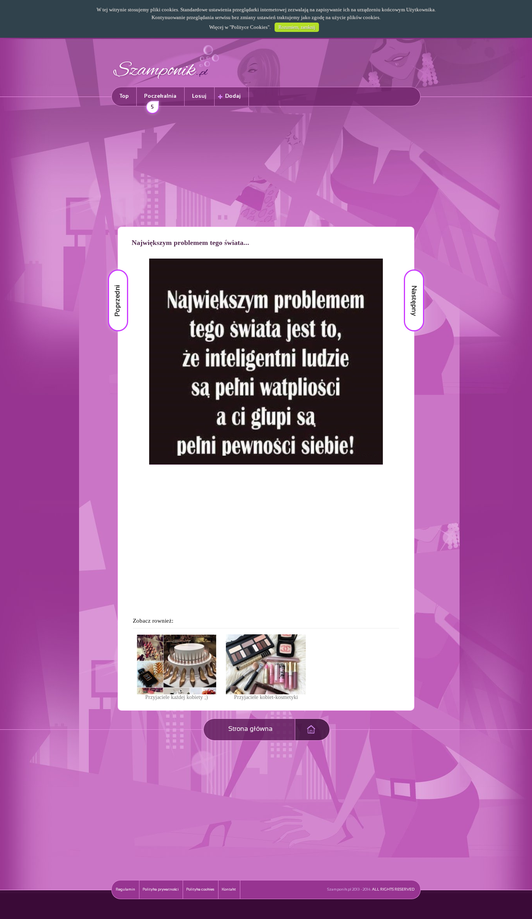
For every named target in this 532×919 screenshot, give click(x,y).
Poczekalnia (160, 100)
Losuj (199, 96)
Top (124, 96)
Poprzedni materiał (113, 269)
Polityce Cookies (249, 27)
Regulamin (125, 889)
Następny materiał (408, 269)
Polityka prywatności (161, 889)
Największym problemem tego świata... (190, 242)
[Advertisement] (266, 168)
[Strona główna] (166, 80)
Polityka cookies (200, 889)
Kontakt (229, 889)
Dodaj (233, 96)
